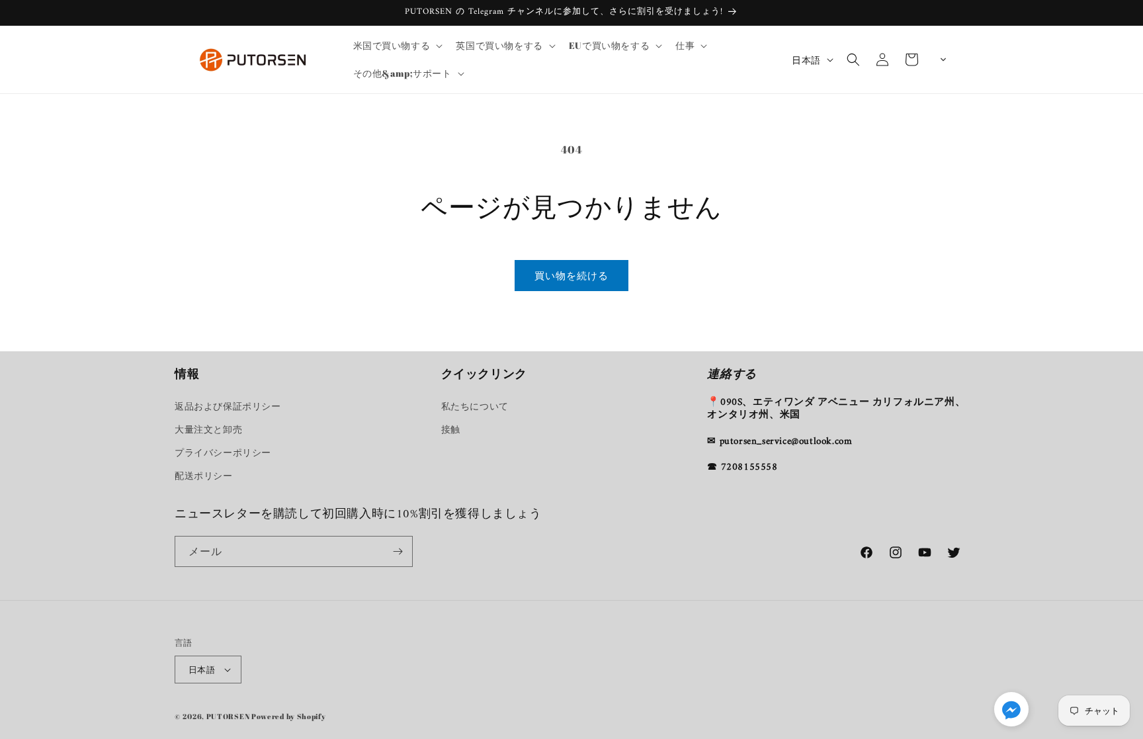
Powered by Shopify (288, 716)
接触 (450, 429)
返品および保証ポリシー (228, 406)
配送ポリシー (204, 475)
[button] (396, 46)
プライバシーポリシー (223, 452)
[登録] (397, 551)
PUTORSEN (228, 716)
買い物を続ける (571, 275)
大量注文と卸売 (208, 429)
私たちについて (475, 406)
